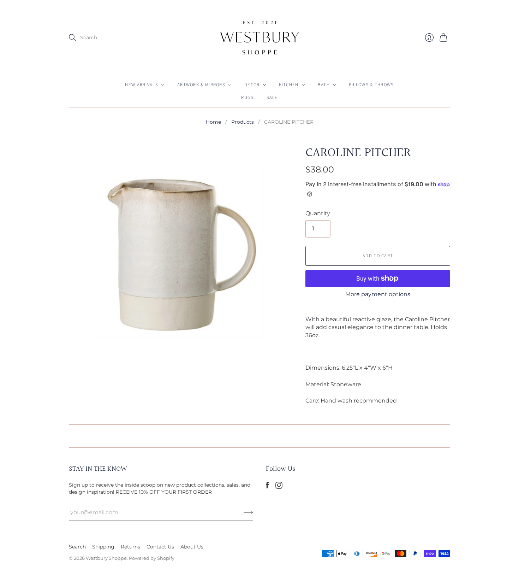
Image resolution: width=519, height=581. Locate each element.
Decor (252, 85)
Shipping (103, 547)
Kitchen (289, 85)
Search (77, 547)
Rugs (247, 97)
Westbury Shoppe (106, 558)
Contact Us (160, 547)
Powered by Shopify (151, 558)
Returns (130, 547)
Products (242, 122)
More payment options (377, 294)
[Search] (72, 37)
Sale (272, 97)
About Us (191, 547)
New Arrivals (141, 85)
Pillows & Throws (371, 85)
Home (213, 122)
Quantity (317, 213)
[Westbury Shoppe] (259, 37)
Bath (324, 85)
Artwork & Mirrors (201, 85)
